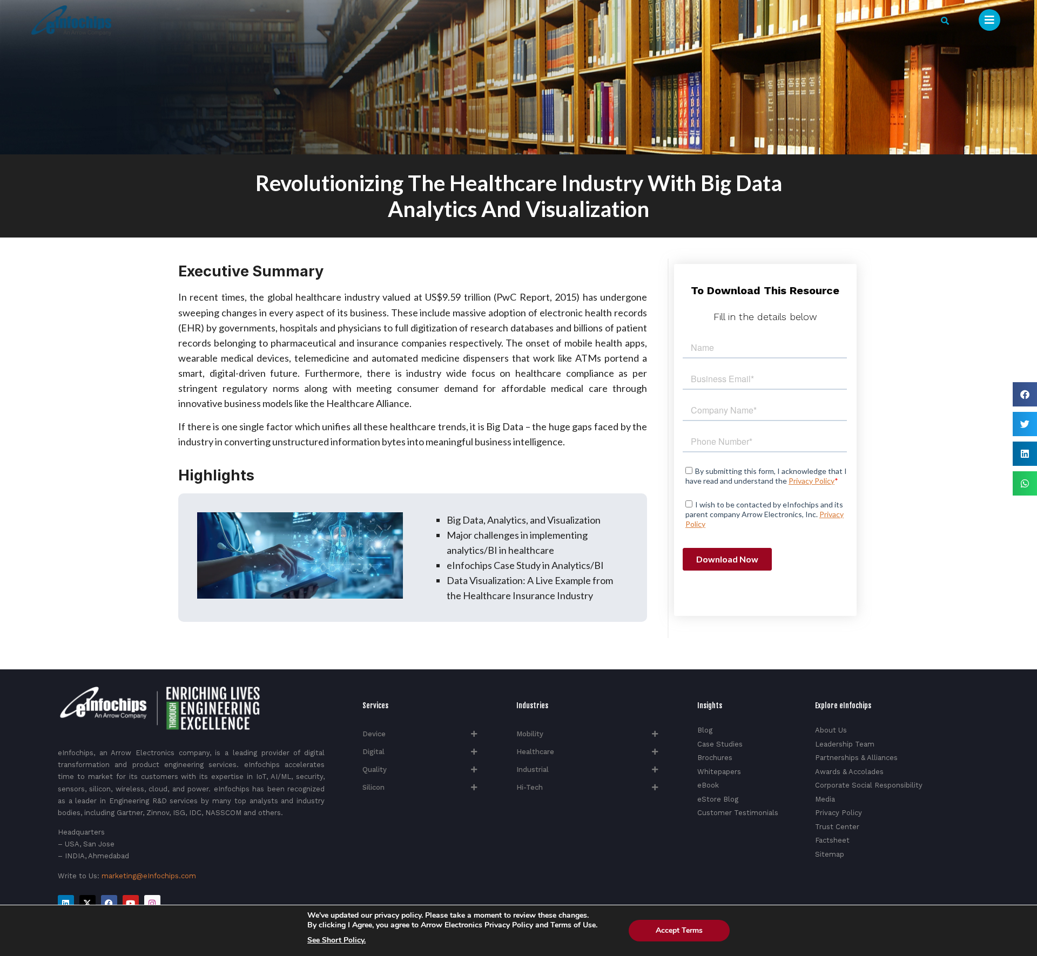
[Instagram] (152, 903)
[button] (945, 21)
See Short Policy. (336, 940)
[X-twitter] (87, 903)
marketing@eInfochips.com (149, 876)
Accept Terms (679, 930)
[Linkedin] (66, 903)
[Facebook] (109, 903)
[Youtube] (131, 903)
